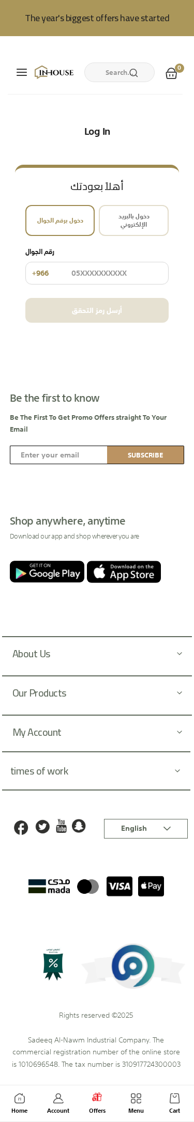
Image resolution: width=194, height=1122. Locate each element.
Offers (97, 1110)
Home (19, 1110)
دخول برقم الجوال (60, 220)
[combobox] (119, 72)
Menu (136, 1110)
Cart (174, 1110)
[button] (146, 829)
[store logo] (53, 72)
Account (58, 1110)
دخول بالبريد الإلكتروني (134, 220)
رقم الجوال (39, 263)
